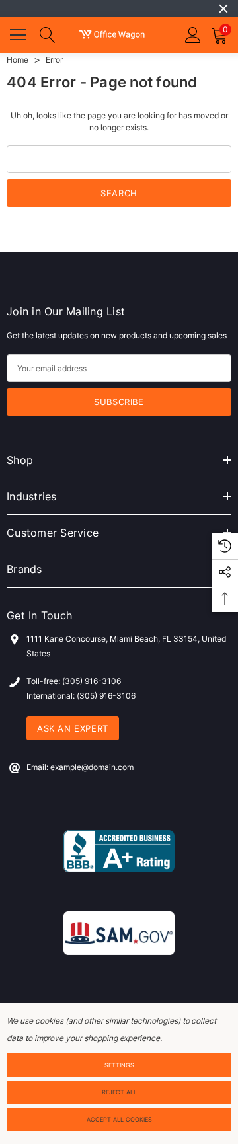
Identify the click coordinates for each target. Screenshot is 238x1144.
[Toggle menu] (20, 33)
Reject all (119, 1092)
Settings (119, 1065)
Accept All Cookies (119, 1119)
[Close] (223, 9)
